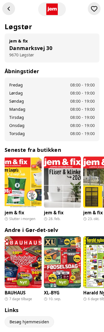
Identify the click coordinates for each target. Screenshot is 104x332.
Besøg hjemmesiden (29, 321)
